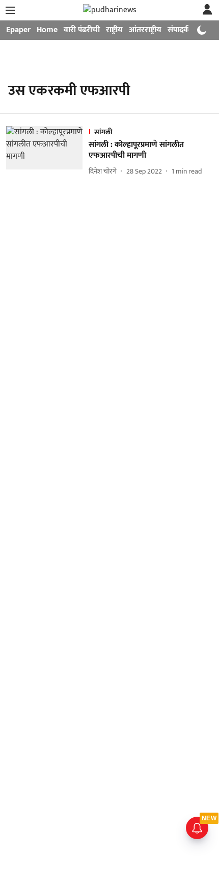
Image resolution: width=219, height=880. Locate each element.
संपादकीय (182, 30)
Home (47, 30)
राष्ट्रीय (114, 30)
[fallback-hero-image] (47, 152)
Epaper (18, 30)
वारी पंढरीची (82, 30)
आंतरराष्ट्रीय (145, 30)
